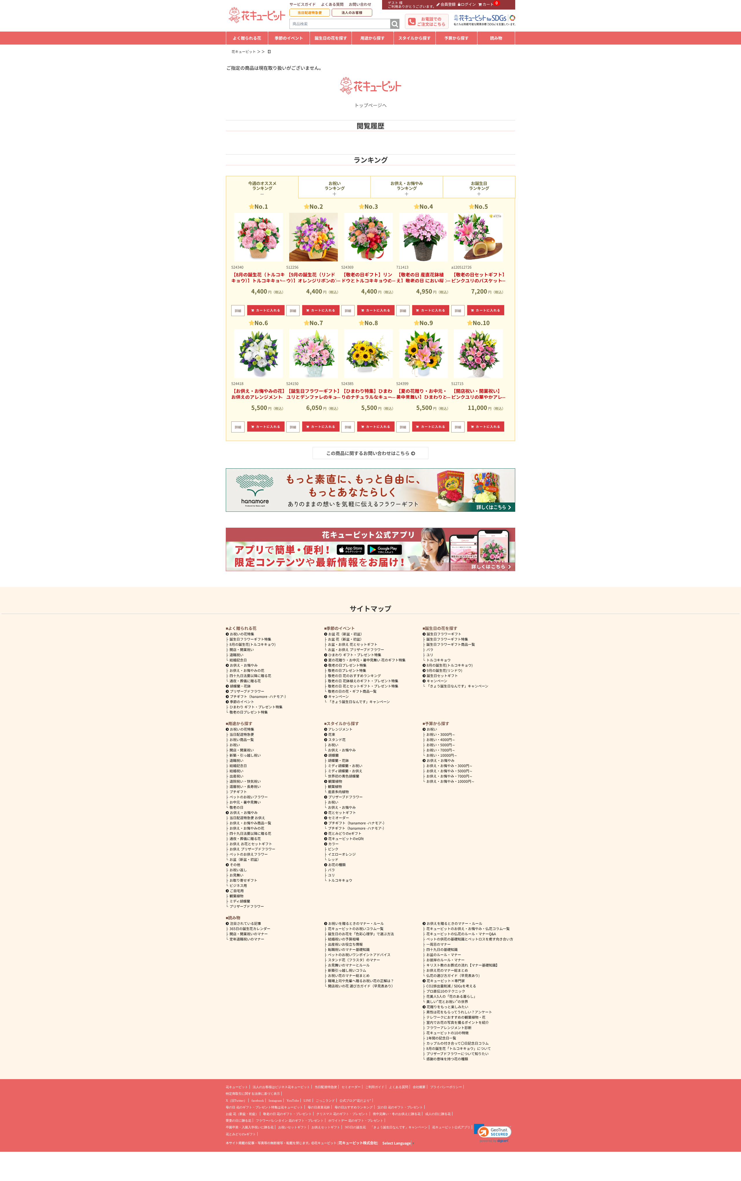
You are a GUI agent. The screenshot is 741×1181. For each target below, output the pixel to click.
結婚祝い (236, 770)
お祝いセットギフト (292, 1127)
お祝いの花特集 (242, 633)
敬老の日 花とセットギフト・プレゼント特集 (363, 685)
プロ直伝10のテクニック (445, 991)
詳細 (238, 310)
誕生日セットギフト (442, 675)
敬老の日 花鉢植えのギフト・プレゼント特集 (363, 680)
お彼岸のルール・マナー (445, 959)
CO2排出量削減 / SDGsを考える (451, 985)
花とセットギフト (342, 812)
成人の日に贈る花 (438, 1114)
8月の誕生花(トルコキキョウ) (253, 644)
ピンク (333, 848)
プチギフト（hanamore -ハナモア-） (259, 696)
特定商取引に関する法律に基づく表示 (253, 1093)
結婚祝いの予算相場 (343, 938)
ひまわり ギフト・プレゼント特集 (256, 706)
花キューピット (237, 1087)
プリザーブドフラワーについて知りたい (457, 1053)
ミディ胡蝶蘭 (240, 900)
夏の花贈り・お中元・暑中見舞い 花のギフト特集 (367, 659)
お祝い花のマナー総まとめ (349, 975)
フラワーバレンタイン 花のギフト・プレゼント (290, 1120)
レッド (333, 859)
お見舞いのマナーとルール (349, 964)
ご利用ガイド (374, 1087)
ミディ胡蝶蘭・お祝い (345, 765)
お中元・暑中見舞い (245, 801)
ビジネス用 (238, 885)
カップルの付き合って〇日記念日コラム (457, 1043)
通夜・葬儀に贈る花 (245, 680)
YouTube (293, 1100)
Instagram (275, 1100)
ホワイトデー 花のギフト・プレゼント (355, 1120)
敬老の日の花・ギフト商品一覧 (352, 691)
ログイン (468, 4)
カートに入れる (268, 310)
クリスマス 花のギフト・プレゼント (342, 1114)
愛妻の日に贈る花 (238, 1120)
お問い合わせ (360, 4)
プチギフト (238, 791)
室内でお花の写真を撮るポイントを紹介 (457, 1022)
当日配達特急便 (310, 12)
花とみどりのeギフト (345, 833)
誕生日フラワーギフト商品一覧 (450, 644)
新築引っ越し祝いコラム (347, 970)
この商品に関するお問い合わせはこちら (368, 453)
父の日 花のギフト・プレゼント (400, 1107)
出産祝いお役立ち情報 (345, 944)
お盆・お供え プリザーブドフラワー (356, 649)
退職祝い (236, 654)
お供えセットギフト (325, 1127)
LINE (307, 1100)
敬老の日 (236, 807)
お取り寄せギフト (243, 880)
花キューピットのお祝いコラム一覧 (356, 928)
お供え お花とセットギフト (251, 843)
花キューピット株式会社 (358, 1142)
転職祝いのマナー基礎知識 (349, 949)
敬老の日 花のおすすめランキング (354, 675)
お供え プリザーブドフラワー (252, 848)
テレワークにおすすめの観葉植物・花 (455, 1017)
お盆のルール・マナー (443, 954)
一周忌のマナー (438, 944)
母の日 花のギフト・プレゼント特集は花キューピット (264, 1107)
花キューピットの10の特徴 (447, 1032)
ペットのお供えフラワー (249, 854)
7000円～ (440, 749)
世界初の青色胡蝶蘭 (343, 775)
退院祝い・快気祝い (245, 781)
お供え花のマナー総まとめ (447, 970)
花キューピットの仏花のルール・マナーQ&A (461, 933)
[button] (492, 1133)
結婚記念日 (238, 659)
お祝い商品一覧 (242, 739)
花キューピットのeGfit (346, 838)
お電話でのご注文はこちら (431, 21)
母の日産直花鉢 (319, 1107)
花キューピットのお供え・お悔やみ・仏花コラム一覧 (468, 928)
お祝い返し (238, 869)
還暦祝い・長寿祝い (245, 786)
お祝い (235, 744)
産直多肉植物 (338, 791)
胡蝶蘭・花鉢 (240, 685)
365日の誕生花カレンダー (250, 928)
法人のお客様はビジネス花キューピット (281, 1087)
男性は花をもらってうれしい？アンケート (459, 1011)
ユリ (429, 654)
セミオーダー (338, 817)
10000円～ (441, 755)
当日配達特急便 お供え (247, 817)
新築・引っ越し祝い (245, 755)
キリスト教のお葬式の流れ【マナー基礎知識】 (462, 964)
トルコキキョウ (438, 659)
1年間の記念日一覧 (441, 1037)
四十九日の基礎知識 (442, 949)
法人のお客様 (352, 12)
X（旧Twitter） (236, 1100)
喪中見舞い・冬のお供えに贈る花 (397, 1114)
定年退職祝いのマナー (247, 938)
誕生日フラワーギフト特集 (250, 639)
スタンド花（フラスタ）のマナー (354, 959)
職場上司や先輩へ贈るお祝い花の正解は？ (361, 980)
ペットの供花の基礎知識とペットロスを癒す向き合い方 (469, 938)
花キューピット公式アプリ (451, 1127)
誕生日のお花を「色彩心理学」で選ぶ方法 (361, 933)
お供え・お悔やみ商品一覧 (250, 822)
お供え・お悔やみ (244, 665)
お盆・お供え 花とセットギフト (352, 644)
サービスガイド (302, 4)
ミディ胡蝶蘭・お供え (345, 770)
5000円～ (440, 744)
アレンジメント (340, 729)
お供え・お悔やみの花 (247, 670)
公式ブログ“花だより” (355, 1100)
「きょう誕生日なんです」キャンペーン (359, 701)
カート (488, 4)
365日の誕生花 (355, 1127)
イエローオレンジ (342, 854)
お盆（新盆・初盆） (245, 859)
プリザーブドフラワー (247, 691)
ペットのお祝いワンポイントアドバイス (359, 954)
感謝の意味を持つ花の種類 (447, 1058)
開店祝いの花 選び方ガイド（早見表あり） (361, 985)
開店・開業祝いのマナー (249, 933)
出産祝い (236, 775)
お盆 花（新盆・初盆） (346, 639)
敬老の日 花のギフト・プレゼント (287, 1114)
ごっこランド (325, 1100)
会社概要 (419, 1087)
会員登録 (448, 4)
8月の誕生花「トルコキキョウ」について (458, 1048)
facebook (258, 1100)
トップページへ (370, 105)
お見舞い (236, 874)
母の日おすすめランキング (354, 1107)
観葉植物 (236, 895)
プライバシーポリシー (446, 1087)
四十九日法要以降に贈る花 (250, 675)
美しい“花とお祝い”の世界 (447, 1001)
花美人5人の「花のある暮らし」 (451, 996)
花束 (331, 734)
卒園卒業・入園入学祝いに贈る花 (250, 1127)
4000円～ (440, 739)
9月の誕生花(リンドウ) (444, 670)
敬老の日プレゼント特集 (249, 711)
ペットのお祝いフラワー (249, 796)
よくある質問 (332, 4)
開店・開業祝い (242, 649)
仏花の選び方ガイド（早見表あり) (453, 975)
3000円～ (440, 734)
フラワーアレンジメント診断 (449, 1027)
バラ (429, 649)
